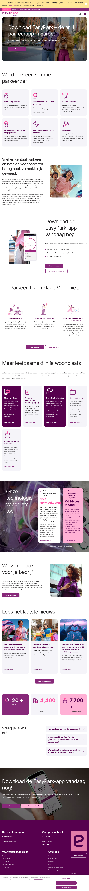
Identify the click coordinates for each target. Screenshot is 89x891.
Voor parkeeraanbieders (9, 841)
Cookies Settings (66, 878)
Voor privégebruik (7, 836)
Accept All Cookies (66, 887)
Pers (49, 864)
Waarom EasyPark (47, 841)
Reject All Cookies (66, 883)
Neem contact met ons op (56, 867)
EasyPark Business (7, 856)
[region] (44, 883)
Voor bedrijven (6, 839)
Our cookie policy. (38, 879)
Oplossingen (5, 861)
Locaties (44, 839)
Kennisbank (5, 867)
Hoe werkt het (46, 836)
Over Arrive (51, 856)
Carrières (51, 861)
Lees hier (12, 6)
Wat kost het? (46, 844)
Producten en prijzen (8, 864)
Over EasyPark (52, 858)
